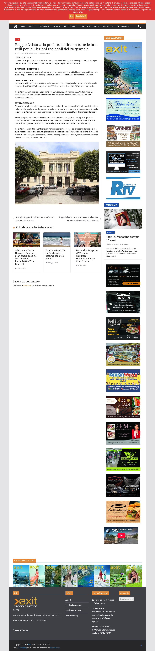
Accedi (68, 600)
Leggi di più (81, 16)
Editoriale (110, 232)
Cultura (107, 26)
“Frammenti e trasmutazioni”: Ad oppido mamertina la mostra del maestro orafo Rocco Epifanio (103, 615)
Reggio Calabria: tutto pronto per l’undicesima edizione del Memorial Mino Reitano (78, 219)
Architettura (69, 26)
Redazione (33, 54)
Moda (55, 26)
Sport (30, 26)
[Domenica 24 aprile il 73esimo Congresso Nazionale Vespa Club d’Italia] (87, 234)
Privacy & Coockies (21, 630)
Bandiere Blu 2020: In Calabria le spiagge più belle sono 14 (56, 254)
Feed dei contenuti (73, 605)
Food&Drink (122, 26)
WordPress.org (71, 615)
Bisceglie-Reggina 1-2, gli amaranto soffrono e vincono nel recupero (35, 219)
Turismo (43, 26)
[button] (34, 26)
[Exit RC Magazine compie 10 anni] (123, 219)
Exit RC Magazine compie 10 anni (122, 238)
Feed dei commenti (73, 610)
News (22, 26)
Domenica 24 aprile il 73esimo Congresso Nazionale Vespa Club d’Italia (87, 256)
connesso (27, 285)
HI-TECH (84, 26)
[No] (152, 10)
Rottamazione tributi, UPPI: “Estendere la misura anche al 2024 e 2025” (103, 629)
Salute (97, 26)
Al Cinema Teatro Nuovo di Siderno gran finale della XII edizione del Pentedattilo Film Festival (26, 257)
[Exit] (15, 26)
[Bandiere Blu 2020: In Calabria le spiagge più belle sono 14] (56, 234)
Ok (71, 16)
